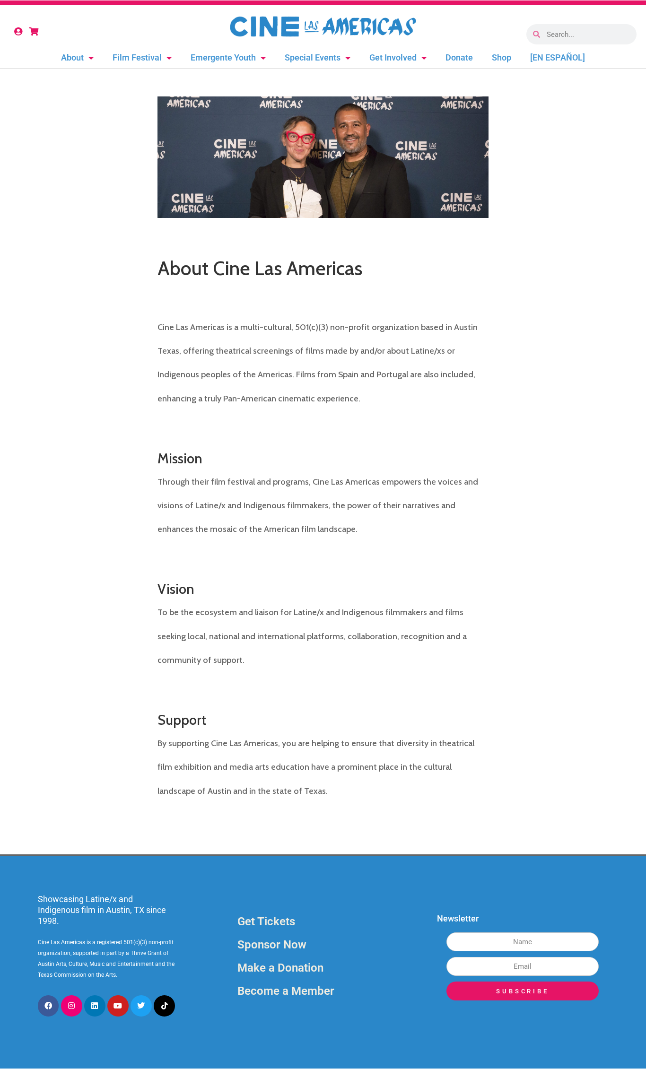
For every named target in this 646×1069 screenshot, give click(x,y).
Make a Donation (280, 967)
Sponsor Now (271, 944)
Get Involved (393, 57)
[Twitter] (141, 1006)
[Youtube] (118, 1006)
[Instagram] (71, 1006)
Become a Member (285, 991)
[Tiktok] (164, 1006)
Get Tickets (266, 921)
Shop (501, 57)
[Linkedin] (94, 1006)
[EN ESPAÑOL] (557, 57)
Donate (459, 57)
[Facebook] (48, 1006)
